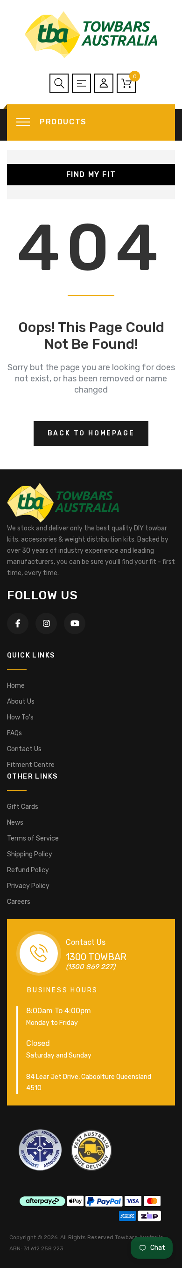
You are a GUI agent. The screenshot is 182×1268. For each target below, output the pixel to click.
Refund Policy (28, 870)
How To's (20, 717)
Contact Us (24, 749)
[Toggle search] (59, 83)
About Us (21, 701)
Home (16, 686)
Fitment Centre (31, 765)
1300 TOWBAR (96, 957)
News (15, 823)
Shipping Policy (29, 854)
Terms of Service (33, 838)
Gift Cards (22, 807)
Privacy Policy (28, 886)
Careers (18, 902)
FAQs (14, 733)
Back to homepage (91, 433)
